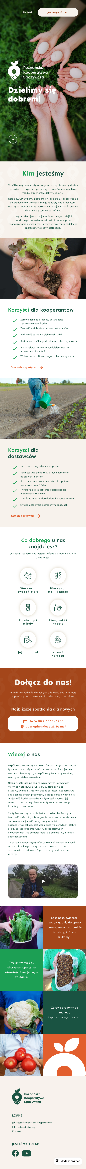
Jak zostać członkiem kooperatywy (32, 1122)
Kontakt (16, 1131)
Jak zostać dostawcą (23, 1127)
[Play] (43, 881)
